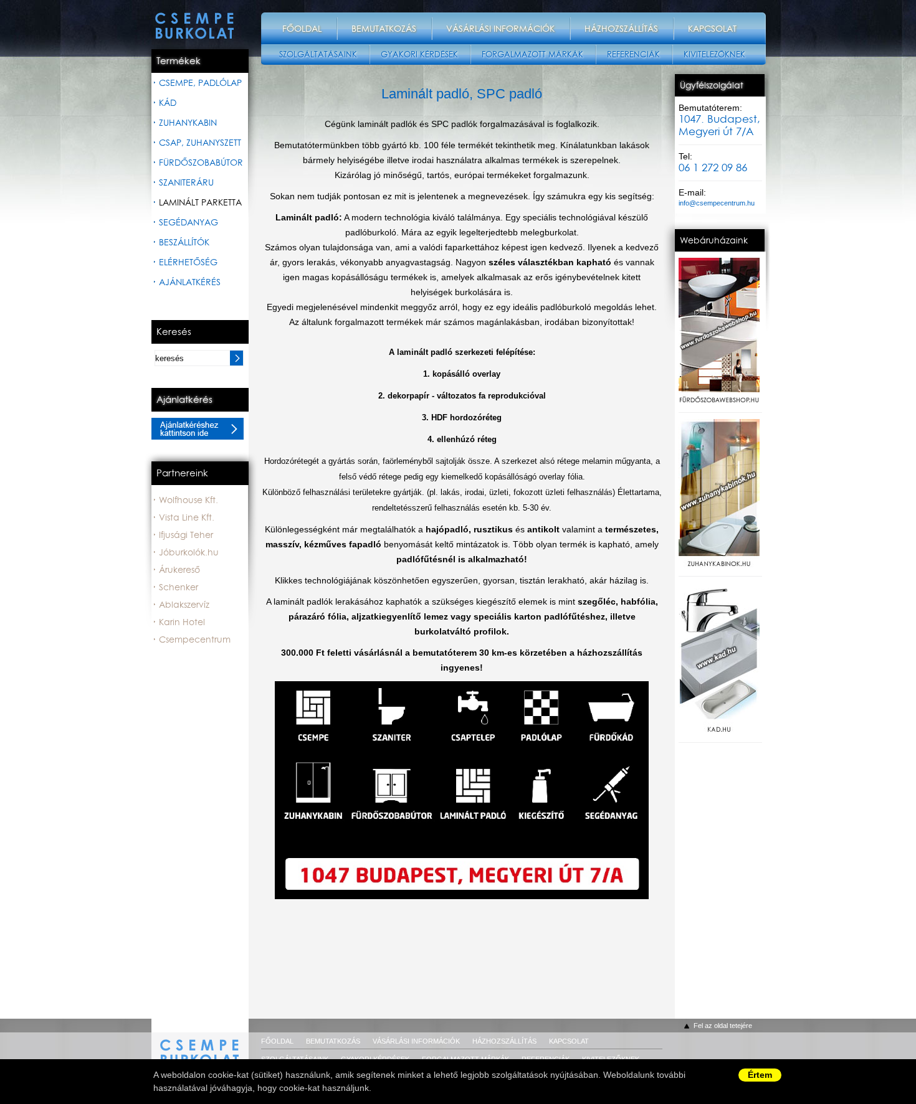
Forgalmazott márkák (532, 54)
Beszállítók (184, 242)
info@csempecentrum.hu (717, 203)
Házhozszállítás (621, 29)
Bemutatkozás (383, 29)
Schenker (178, 587)
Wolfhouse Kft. (188, 500)
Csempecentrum (195, 639)
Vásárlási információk (500, 29)
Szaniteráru (186, 182)
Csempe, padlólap (200, 83)
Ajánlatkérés (190, 282)
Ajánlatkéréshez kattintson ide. (197, 429)
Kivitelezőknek (714, 54)
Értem (760, 1075)
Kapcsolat (712, 29)
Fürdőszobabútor (201, 162)
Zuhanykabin (188, 123)
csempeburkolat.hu (200, 1045)
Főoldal (302, 29)
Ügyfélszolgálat (711, 85)
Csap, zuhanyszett (200, 143)
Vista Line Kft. (186, 517)
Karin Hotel (182, 622)
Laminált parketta (200, 202)
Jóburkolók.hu (189, 552)
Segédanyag (188, 222)
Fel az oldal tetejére (723, 1025)
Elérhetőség (188, 262)
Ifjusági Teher (186, 535)
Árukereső (179, 570)
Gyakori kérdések (419, 54)
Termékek (178, 61)
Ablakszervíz (184, 605)
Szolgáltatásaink (318, 54)
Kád (167, 103)
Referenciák (633, 54)
